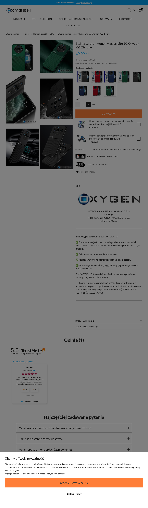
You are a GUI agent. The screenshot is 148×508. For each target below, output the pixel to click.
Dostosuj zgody (74, 493)
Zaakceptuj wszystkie (74, 482)
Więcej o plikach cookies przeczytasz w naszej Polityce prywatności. (35, 473)
